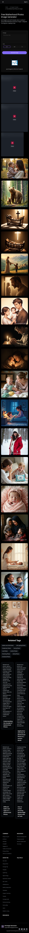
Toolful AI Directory (7, 848)
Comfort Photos (13, 651)
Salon (4, 908)
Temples (4, 869)
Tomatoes (5, 890)
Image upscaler (20, 839)
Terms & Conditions (7, 853)
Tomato (4, 896)
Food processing (6, 902)
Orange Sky (5, 866)
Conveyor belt (6, 899)
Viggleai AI (5, 846)
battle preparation (7, 887)
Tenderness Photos (6, 648)
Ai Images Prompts (14, 7)
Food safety (5, 905)
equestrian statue (7, 878)
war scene (5, 881)
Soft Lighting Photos (20, 645)
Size (4, 44)
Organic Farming (6, 893)
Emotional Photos (6, 656)
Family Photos (16, 654)
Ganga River (5, 863)
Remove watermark (21, 841)
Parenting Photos (6, 654)
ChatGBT (5, 844)
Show (14, 90)
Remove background (21, 836)
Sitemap (4, 841)
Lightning (5, 872)
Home (6, 7)
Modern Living (6, 911)
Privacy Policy (6, 851)
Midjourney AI (6, 836)
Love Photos (5, 651)
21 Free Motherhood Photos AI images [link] (14, 8)
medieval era (6, 884)
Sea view (5, 860)
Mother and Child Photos (7, 645)
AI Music (5, 839)
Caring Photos (17, 648)
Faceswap (19, 844)
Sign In (25, 2)
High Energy (5, 875)
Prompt (4, 32)
